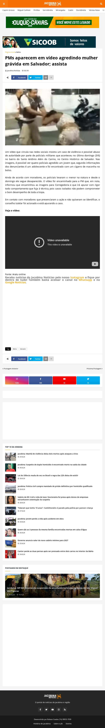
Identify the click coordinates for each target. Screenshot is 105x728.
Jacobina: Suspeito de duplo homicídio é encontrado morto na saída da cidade (52, 464)
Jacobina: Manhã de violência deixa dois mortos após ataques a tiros (48, 454)
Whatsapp (85, 280)
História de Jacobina (42, 723)
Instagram (77, 277)
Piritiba (37, 10)
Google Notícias (15, 282)
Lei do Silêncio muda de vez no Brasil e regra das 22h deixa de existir (48, 475)
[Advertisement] (52, 315)
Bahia (18, 52)
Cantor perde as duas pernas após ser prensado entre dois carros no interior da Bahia (55, 551)
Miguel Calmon (24, 10)
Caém (70, 10)
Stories (69, 723)
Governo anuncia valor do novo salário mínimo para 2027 (43, 540)
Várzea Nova (94, 10)
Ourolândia (81, 10)
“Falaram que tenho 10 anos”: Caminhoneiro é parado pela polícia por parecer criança (55, 508)
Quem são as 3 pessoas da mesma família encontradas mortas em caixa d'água (52, 529)
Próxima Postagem (94, 368)
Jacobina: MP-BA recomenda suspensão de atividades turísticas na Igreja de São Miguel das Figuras (52, 589)
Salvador (23, 349)
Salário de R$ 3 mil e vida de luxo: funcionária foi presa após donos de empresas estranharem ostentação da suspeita (53, 498)
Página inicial (10, 52)
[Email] (45, 77)
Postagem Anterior (11, 368)
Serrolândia (48, 10)
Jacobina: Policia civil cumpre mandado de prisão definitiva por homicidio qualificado (55, 486)
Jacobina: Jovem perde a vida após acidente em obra (41, 519)
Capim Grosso (8, 10)
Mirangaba (60, 10)
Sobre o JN (58, 723)
